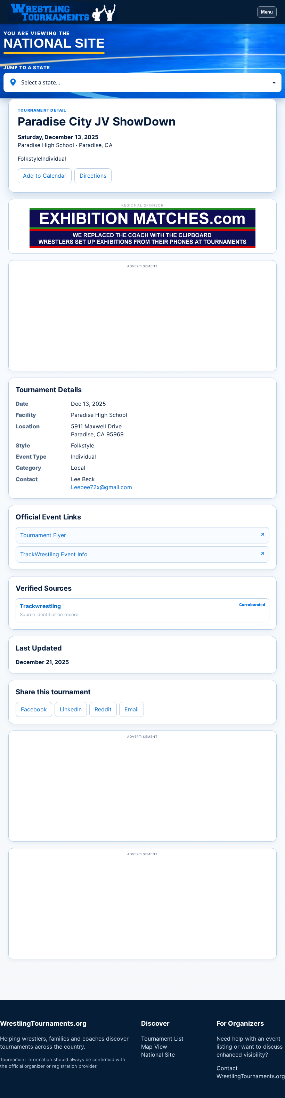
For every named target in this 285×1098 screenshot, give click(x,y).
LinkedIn (71, 709)
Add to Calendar (44, 175)
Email (131, 709)
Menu (267, 12)
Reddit (103, 709)
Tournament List (162, 1038)
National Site (158, 1054)
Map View (154, 1046)
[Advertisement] (142, 319)
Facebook (34, 709)
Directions (93, 175)
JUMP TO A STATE (26, 67)
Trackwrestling (40, 606)
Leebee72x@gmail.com (101, 487)
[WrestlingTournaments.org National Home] (130, 12)
